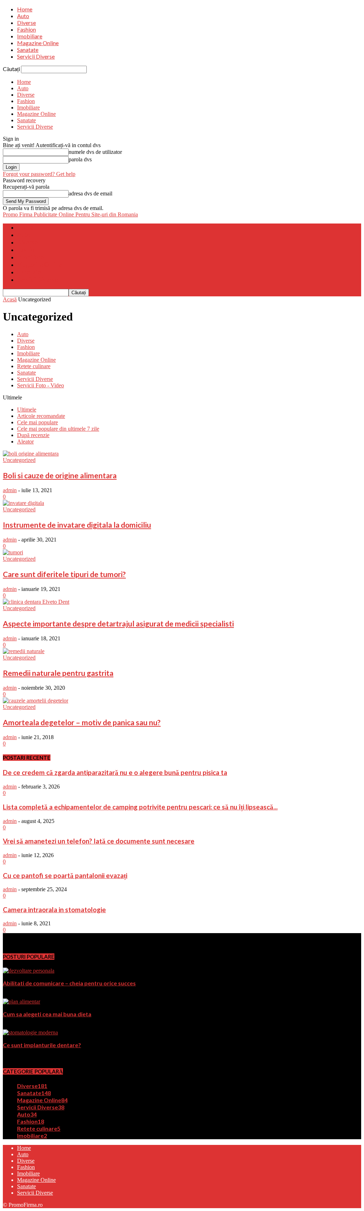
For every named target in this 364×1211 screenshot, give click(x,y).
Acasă (10, 299)
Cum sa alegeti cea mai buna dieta (47, 1014)
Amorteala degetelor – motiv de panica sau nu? (82, 722)
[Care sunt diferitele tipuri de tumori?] (13, 552)
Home (24, 9)
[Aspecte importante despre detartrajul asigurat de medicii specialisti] (36, 602)
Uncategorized (19, 460)
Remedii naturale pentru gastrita (58, 672)
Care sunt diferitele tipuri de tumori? (64, 574)
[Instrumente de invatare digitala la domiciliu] (23, 503)
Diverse (26, 22)
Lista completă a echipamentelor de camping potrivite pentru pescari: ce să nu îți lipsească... (140, 807)
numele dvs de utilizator (95, 152)
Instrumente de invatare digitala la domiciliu (77, 524)
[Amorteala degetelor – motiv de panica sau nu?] (35, 701)
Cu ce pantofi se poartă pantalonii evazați (65, 875)
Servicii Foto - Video (40, 385)
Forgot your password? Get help (39, 174)
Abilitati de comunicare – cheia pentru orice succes (69, 983)
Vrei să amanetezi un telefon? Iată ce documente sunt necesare (98, 841)
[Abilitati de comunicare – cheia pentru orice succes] (28, 971)
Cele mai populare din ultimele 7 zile (58, 429)
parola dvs (80, 159)
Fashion (26, 29)
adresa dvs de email (90, 193)
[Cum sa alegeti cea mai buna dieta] (21, 1002)
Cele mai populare (37, 422)
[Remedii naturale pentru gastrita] (23, 651)
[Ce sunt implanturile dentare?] (30, 1032)
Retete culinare (33, 366)
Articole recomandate (41, 416)
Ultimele (26, 410)
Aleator (25, 441)
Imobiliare (29, 36)
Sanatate (27, 49)
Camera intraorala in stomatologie (54, 910)
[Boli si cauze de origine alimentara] (31, 454)
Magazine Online (38, 42)
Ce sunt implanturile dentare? (42, 1045)
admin (10, 490)
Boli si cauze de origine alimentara (60, 475)
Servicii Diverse (36, 56)
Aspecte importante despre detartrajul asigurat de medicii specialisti (118, 623)
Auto (23, 15)
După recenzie (33, 435)
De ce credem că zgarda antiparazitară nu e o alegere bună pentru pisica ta (115, 772)
